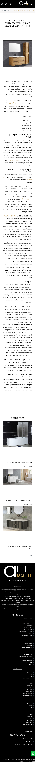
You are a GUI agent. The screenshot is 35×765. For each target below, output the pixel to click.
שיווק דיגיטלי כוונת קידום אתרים (26, 761)
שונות (30, 640)
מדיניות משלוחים (27, 679)
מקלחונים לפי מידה (27, 623)
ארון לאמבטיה (12, 103)
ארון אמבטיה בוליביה (13, 160)
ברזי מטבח (29, 625)
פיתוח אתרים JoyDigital (9, 759)
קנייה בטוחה (29, 691)
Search (10, 4)
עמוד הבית (31, 10)
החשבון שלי (29, 685)
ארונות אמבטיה (9, 215)
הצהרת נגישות (28, 700)
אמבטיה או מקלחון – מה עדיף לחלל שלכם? (19, 462)
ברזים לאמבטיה (28, 627)
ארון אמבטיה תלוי (27, 199)
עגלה (31, 681)
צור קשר (30, 698)
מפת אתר (29, 689)
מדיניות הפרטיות (27, 695)
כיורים (30, 633)
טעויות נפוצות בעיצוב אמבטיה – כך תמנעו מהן (18, 500)
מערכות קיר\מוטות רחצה (25, 631)
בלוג (31, 687)
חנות (31, 676)
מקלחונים (29, 621)
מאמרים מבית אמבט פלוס (18, 10)
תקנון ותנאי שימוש (27, 693)
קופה (31, 683)
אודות (30, 674)
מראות (30, 638)
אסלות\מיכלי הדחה (27, 635)
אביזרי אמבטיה (28, 629)
